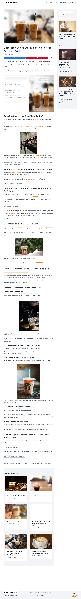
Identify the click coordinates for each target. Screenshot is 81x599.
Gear (46, 2)
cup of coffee (27, 179)
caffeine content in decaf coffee (15, 172)
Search (62, 14)
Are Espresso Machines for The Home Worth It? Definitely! (15, 553)
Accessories (63, 2)
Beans (57, 2)
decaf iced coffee (14, 456)
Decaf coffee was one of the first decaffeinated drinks (16, 272)
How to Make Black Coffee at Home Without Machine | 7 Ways (41, 523)
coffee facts (6, 456)
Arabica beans (37, 446)
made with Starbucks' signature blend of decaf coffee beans (33, 126)
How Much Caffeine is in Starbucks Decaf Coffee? (14, 84)
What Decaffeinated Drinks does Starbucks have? (14, 92)
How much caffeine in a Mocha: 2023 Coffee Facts (67, 36)
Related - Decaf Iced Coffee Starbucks (12, 95)
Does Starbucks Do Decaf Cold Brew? (12, 90)
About (38, 595)
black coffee (35, 196)
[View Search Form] (76, 2)
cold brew (19, 227)
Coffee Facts (70, 2)
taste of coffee (36, 119)
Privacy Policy (48, 592)
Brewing (51, 2)
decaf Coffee (12, 213)
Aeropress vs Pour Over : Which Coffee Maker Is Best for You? (15, 463)
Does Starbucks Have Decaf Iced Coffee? (13, 81)
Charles (6, 54)
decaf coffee (39, 155)
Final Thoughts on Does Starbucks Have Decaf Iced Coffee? (15, 98)
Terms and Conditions (39, 592)
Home (31, 592)
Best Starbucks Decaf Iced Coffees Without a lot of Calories (15, 87)
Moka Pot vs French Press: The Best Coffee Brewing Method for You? (42, 463)
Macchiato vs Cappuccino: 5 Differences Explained (67, 64)
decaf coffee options (41, 228)
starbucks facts (22, 456)
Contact (42, 595)
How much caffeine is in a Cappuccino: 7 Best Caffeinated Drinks (67, 92)
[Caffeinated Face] (10, 2)
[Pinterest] (76, 596)
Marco (34, 498)
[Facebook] (73, 596)
